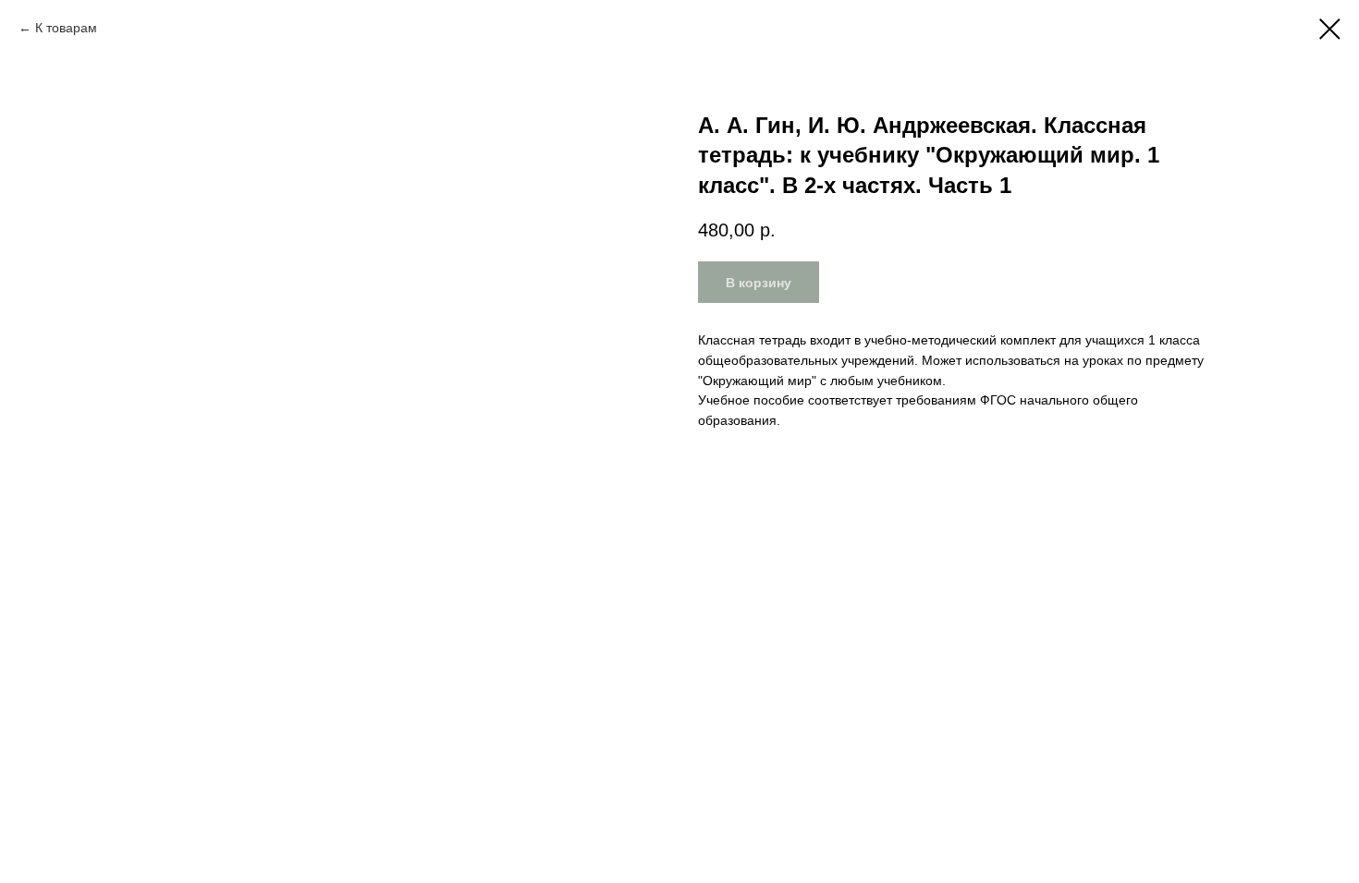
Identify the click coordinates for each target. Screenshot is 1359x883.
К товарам (66, 27)
